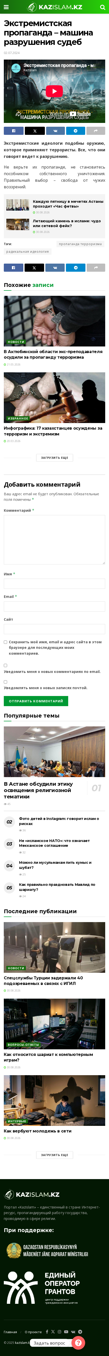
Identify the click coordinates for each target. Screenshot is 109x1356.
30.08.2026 (42, 212)
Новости (16, 342)
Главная (10, 1332)
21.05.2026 (13, 364)
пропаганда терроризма (80, 244)
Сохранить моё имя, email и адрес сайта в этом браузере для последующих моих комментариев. (55, 647)
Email (10, 596)
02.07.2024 (12, 52)
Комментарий (19, 510)
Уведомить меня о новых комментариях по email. (52, 671)
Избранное (18, 418)
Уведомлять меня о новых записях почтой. (45, 687)
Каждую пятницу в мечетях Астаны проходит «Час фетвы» (68, 204)
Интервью (17, 1121)
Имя (9, 574)
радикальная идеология (27, 251)
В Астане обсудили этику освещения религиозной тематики (38, 790)
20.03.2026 (13, 441)
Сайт (8, 619)
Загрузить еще (54, 458)
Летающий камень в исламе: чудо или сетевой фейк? (67, 223)
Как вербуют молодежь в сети (37, 1131)
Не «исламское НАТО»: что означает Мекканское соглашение (54, 843)
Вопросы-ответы (23, 1045)
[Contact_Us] (78, 1343)
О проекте (33, 1332)
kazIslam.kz (23, 1342)
